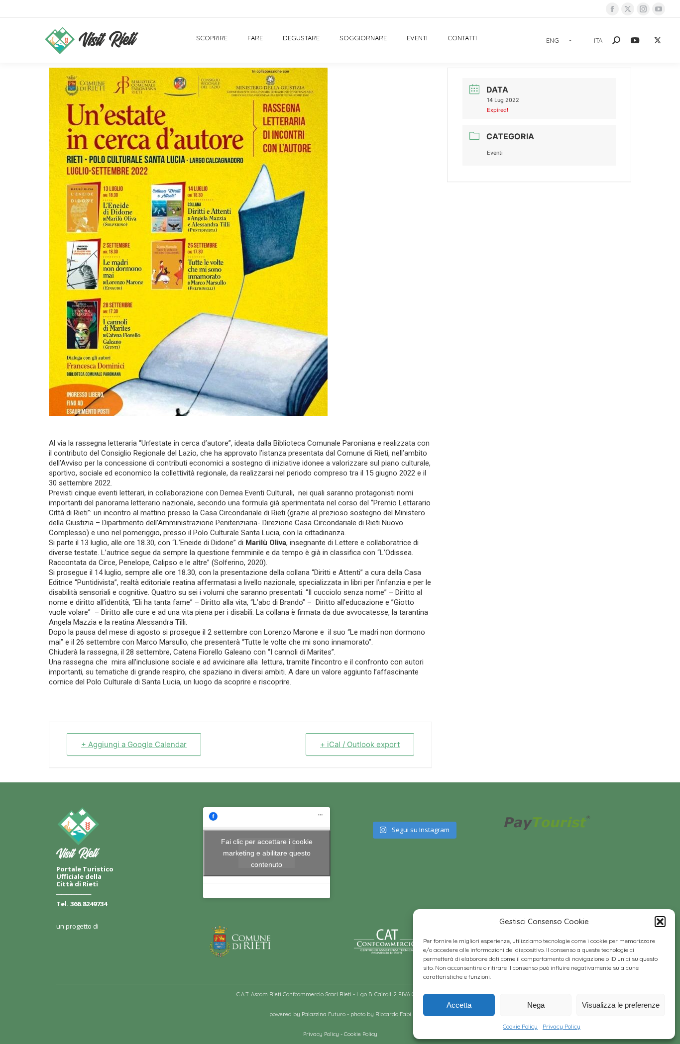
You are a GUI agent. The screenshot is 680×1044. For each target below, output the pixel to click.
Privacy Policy (561, 1026)
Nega (536, 1005)
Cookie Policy (520, 1026)
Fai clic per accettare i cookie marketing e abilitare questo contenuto (267, 852)
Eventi (495, 152)
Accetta (459, 1005)
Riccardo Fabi (393, 1014)
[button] (660, 922)
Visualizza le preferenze (621, 1005)
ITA (598, 40)
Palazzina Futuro (323, 1014)
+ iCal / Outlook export (360, 744)
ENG (552, 40)
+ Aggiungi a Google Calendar (134, 744)
